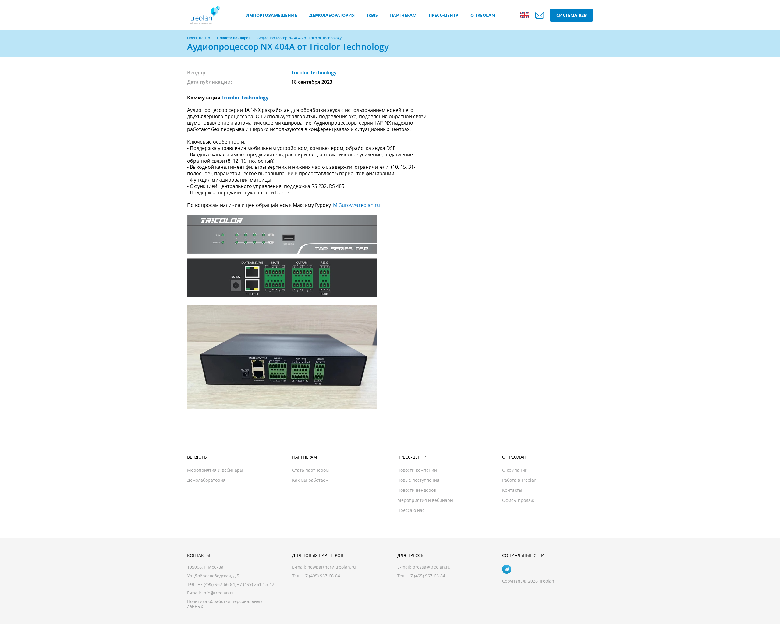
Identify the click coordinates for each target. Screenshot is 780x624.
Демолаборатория (332, 15)
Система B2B (571, 15)
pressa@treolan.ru (432, 567)
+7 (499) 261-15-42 (255, 584)
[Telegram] (506, 569)
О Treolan (482, 15)
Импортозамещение (271, 15)
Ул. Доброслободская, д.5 (213, 576)
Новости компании (417, 470)
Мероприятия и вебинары (215, 470)
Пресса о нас (410, 510)
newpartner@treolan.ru (331, 567)
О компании (515, 470)
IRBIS (372, 15)
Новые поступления (418, 480)
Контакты (512, 490)
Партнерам (403, 15)
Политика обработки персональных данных (224, 603)
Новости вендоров (233, 38)
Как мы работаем (310, 480)
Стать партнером (310, 470)
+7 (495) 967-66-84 (216, 584)
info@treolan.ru (218, 593)
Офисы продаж (518, 500)
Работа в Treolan (519, 480)
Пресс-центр (443, 15)
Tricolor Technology (314, 72)
